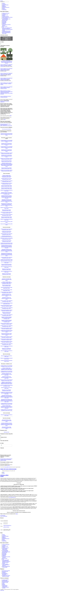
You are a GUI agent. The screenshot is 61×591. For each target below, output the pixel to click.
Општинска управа (5, 14)
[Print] (3, 472)
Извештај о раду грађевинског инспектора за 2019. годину (6, 348)
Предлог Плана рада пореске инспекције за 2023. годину (6, 210)
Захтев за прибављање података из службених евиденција (5, 96)
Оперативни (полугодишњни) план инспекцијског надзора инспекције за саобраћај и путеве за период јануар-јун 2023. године (6, 400)
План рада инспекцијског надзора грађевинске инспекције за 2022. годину (6, 334)
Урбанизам (3, 23)
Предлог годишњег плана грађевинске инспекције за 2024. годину (6, 315)
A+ (0, 0)
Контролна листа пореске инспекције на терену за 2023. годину (6, 212)
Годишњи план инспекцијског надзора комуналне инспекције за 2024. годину (6, 243)
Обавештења (4, 22)
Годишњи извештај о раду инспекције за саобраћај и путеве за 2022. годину (6, 403)
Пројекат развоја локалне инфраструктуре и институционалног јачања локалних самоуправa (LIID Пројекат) (6, 61)
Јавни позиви (4, 21)
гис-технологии (2, 515)
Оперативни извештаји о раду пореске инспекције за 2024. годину (6, 181)
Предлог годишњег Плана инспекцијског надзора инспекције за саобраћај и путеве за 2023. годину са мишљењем (6, 406)
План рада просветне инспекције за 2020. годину (6, 356)
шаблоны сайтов (4, 475)
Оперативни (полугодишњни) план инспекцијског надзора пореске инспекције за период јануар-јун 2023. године (6, 204)
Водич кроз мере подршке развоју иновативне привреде (5, 124)
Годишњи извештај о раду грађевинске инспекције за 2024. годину (6, 292)
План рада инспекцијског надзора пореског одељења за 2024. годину (6, 188)
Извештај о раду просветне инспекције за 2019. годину (6, 358)
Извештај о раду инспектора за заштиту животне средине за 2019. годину (6, 170)
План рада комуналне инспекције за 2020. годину (6, 271)
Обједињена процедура (5, 538)
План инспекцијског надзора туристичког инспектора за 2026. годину (6, 420)
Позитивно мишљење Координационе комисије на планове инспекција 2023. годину (6, 134)
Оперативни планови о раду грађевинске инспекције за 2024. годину (7, 298)
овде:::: (17, 513)
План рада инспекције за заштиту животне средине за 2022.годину (6, 264)
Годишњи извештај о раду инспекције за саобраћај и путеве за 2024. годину (6, 371)
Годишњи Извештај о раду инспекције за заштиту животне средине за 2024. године (6, 147)
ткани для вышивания (3, 516)
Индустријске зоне (5, 571)
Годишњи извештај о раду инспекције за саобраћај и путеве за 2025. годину (6, 366)
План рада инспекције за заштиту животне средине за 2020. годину (6, 168)
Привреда (3, 15)
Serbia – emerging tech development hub (6, 125)
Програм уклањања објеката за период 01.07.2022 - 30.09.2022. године (6, 341)
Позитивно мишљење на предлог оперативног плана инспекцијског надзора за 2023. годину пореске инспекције (6, 196)
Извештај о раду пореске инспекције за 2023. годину (6, 190)
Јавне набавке (4, 554)
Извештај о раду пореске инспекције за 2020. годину (6, 219)
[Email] (3, 473)
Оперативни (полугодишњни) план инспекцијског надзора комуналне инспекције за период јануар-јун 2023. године (6, 254)
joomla (2, 476)
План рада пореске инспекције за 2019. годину (6, 224)
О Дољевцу (4, 535)
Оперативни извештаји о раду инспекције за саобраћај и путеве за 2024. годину (6, 374)
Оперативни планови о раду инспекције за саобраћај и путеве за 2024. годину (6, 377)
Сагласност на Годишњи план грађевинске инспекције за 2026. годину (7, 279)
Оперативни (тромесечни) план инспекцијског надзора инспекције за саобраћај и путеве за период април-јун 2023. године (7, 396)
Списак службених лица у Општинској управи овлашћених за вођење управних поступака (6, 69)
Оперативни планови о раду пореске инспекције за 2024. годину (6, 183)
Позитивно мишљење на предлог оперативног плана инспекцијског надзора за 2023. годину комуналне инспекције (6, 246)
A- (2, 0)
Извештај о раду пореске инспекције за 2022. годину (6, 208)
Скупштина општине (5, 16)
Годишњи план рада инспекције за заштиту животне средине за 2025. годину (6, 150)
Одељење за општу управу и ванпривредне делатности (6, 31)
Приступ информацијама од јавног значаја (6, 567)
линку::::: (8, 465)
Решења (3, 583)
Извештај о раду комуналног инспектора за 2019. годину (6, 274)
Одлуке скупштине (5, 550)
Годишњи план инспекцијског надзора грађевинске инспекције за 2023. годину (6, 331)
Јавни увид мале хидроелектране (8, 469)
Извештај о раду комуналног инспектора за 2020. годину (6, 269)
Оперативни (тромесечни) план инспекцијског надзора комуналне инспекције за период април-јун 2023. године (6, 250)
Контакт (3, 539)
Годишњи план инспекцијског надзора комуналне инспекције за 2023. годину (6, 260)
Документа (3, 540)
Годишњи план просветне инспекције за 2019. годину (6, 361)
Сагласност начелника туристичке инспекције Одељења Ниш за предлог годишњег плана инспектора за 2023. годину (6, 424)
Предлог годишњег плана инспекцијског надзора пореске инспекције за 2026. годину (6, 176)
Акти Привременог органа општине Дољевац (6, 19)
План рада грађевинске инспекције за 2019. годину (6, 351)
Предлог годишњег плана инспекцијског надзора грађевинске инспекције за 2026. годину (6, 282)
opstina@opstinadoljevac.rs (7, 525)
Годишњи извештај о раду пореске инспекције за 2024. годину (6, 179)
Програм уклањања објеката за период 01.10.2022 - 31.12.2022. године (6, 339)
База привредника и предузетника (5, 574)
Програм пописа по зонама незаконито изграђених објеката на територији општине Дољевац (6, 459)
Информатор (4, 537)
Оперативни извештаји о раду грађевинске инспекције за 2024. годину (7, 295)
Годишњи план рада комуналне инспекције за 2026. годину (6, 231)
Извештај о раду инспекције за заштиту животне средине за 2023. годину (6, 153)
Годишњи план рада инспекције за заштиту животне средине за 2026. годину (6, 144)
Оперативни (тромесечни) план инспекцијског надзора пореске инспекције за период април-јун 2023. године (6, 200)
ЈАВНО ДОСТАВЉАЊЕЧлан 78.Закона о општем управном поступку (6, 38)
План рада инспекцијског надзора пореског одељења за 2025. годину (6, 186)
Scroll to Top (2, 590)
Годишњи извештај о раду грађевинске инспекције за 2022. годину (6, 326)
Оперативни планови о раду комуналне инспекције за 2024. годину (6, 238)
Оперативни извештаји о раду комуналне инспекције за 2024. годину (6, 236)
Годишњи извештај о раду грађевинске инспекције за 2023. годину (6, 308)
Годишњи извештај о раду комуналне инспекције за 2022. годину (6, 257)
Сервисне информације (5, 13)
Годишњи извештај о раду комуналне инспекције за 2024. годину (6, 234)
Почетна (3, 534)
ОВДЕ (10, 115)
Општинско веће (4, 580)
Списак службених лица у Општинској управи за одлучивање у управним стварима (6, 65)
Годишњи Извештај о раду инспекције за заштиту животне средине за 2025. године (6, 141)
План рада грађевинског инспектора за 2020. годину (6, 346)
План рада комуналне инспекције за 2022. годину (6, 262)
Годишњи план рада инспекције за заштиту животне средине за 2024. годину (6, 156)
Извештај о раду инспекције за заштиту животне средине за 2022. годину (6, 159)
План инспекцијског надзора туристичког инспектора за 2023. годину (6, 428)
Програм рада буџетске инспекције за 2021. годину (6, 415)
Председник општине (5, 581)
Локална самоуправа (5, 536)
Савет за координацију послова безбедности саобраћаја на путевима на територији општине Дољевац (7, 29)
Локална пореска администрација (7, 17)
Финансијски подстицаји (6, 570)
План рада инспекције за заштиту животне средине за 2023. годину (6, 161)
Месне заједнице (4, 558)
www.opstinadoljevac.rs (12, 497)
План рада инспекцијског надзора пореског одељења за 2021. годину (6, 217)
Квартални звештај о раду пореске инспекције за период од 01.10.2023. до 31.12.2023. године (7, 193)
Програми (3, 584)
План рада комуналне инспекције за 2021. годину (6, 267)
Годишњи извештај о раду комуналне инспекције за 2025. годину (6, 229)
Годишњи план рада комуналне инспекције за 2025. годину (6, 241)
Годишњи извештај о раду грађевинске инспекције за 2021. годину (6, 344)
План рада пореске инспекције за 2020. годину (6, 222)
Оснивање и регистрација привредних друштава (6, 576)
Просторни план (4, 20)
